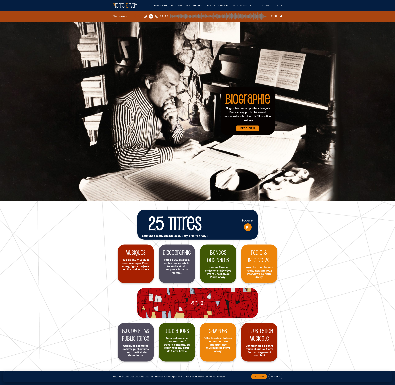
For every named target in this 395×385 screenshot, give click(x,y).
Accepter (259, 377)
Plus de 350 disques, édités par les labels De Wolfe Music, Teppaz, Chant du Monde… (177, 266)
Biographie (160, 5)
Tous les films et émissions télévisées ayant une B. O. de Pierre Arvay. (218, 272)
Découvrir (247, 128)
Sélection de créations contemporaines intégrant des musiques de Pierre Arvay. (218, 344)
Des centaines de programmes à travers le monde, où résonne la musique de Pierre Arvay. (177, 344)
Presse (197, 303)
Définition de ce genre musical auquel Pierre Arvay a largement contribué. (259, 351)
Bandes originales (218, 5)
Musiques (176, 5)
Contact (267, 5)
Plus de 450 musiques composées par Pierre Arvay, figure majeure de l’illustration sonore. (136, 265)
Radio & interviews (244, 5)
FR (277, 5)
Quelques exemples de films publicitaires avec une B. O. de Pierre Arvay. (136, 351)
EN (281, 5)
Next (250, 5)
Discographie (194, 5)
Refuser (275, 377)
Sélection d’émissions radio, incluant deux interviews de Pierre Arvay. (259, 272)
